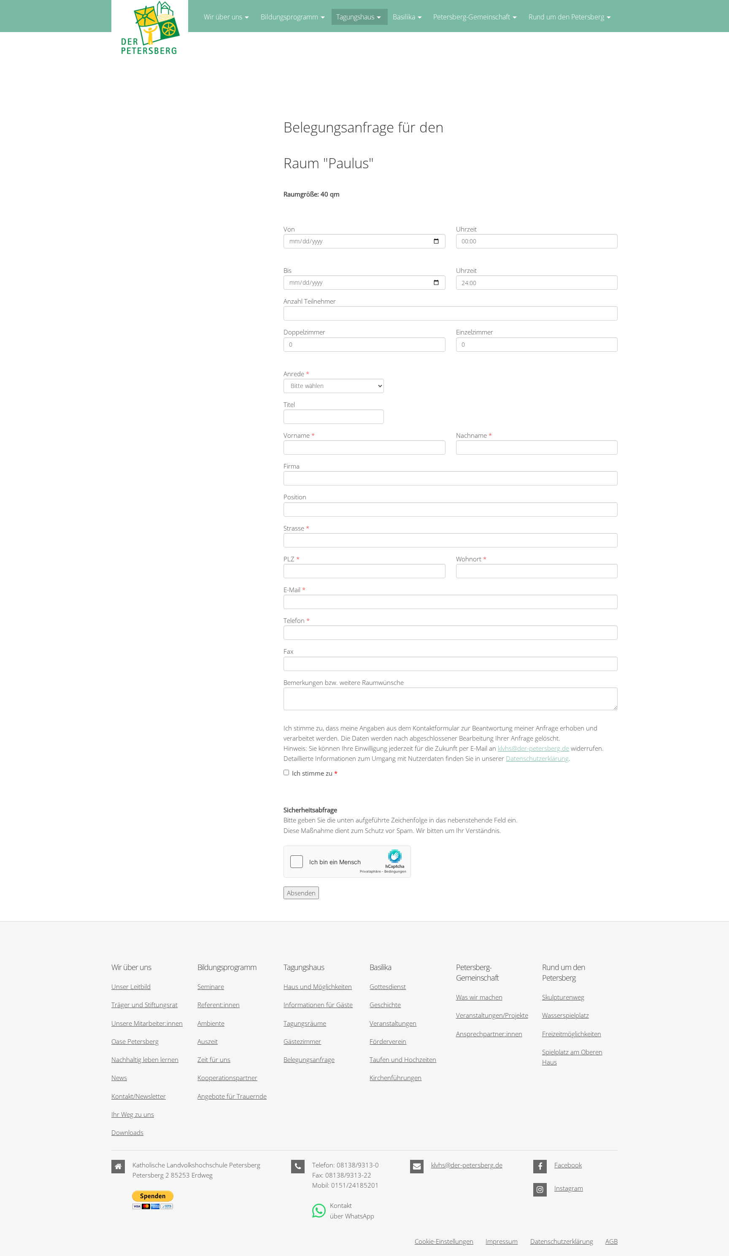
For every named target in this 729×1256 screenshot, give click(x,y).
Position (295, 497)
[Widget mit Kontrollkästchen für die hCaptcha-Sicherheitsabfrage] (347, 862)
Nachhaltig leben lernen (144, 1059)
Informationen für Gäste (318, 1004)
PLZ (292, 559)
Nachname (474, 435)
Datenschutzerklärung (537, 758)
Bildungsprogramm (289, 17)
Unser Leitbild (131, 986)
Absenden (301, 893)
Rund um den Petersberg (566, 17)
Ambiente (210, 1023)
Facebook (568, 1165)
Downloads (127, 1132)
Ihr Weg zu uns (132, 1114)
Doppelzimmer (304, 332)
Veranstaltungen (393, 1023)
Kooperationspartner (227, 1077)
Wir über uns (223, 17)
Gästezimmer (302, 1041)
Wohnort (471, 559)
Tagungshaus (355, 17)
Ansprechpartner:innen (489, 1034)
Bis (288, 270)
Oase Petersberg (135, 1041)
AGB (611, 1241)
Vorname (299, 435)
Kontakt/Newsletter (138, 1096)
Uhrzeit (466, 229)
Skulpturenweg (563, 997)
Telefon (297, 620)
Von (289, 229)
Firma (292, 466)
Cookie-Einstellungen (444, 1241)
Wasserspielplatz (565, 1015)
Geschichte (385, 1004)
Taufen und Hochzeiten (403, 1059)
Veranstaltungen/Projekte (492, 1015)
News (119, 1077)
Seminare (210, 986)
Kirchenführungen (395, 1077)
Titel (289, 404)
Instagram (568, 1188)
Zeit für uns (213, 1059)
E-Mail (294, 589)
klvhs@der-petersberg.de (533, 748)
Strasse (296, 528)
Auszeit (207, 1041)
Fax (288, 651)
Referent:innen (218, 1004)
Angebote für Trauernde (232, 1096)
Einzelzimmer (474, 332)
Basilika (404, 17)
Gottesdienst (388, 986)
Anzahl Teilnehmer (310, 301)
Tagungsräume (305, 1023)
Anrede (296, 373)
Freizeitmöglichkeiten (571, 1034)
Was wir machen (479, 997)
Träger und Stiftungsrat (144, 1004)
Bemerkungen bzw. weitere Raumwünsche (344, 682)
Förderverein (388, 1041)
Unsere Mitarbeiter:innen (147, 1023)
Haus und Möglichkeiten (318, 986)
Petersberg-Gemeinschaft (471, 17)
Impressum (502, 1241)
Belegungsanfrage (309, 1059)
